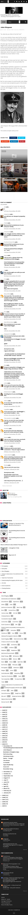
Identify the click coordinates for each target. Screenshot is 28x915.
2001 (3, 806)
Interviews (3, 644)
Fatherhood (4, 633)
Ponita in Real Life (9, 242)
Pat (5, 279)
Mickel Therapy (4, 656)
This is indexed (5, 903)
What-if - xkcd (5, 899)
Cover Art (6, 767)
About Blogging (6, 165)
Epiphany (3, 630)
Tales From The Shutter (7, 578)
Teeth (19, 676)
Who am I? (3, 696)
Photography (5, 566)
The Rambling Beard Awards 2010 (13, 748)
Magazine (3, 650)
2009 (3, 795)
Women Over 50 (5, 702)
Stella (5, 465)
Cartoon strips (4, 613)
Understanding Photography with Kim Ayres (12, 580)
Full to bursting (7, 754)
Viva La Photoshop (5, 693)
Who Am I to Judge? (7, 160)
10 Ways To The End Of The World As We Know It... (16, 524)
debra (6, 401)
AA (5, 207)
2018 (3, 727)
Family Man (16, 29)
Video (12, 690)
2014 (3, 735)
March (6, 788)
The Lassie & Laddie (10, 418)
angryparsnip (8, 334)
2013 (3, 738)
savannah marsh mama (10, 822)
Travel (2, 682)
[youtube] (26, 1)
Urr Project (3, 690)
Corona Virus (4, 621)
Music (2, 662)
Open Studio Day (8, 765)
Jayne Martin (8, 455)
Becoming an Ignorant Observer (12, 881)
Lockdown (11, 647)
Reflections (21, 29)
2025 (3, 712)
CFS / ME (4, 583)
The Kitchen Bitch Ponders (11, 829)
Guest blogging (5, 639)
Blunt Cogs (19, 607)
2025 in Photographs (8, 188)
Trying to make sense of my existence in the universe (12, 574)
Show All (25, 849)
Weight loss (18, 693)
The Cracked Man (5, 679)
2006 (3, 802)
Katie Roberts (8, 392)
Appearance (16, 601)
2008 (3, 797)
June (5, 782)
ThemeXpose (17, 910)
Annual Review (4, 601)
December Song (8, 769)
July (5, 780)
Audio (11, 604)
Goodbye (5, 835)
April (5, 786)
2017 (3, 729)
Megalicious (14, 650)
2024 (3, 714)
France (21, 633)
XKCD (3, 897)
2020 (3, 723)
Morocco (15, 659)
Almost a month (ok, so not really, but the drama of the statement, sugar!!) (13, 824)
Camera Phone (12, 610)
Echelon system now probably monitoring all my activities (12, 628)
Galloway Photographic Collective (9, 636)
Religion (3, 670)
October (6, 773)
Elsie (19, 88)
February (6, 790)
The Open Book (18, 679)
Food (13, 633)
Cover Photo (16, 621)
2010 (3, 744)
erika (5, 383)
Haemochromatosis (18, 639)
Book (2, 610)
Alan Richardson (9, 322)
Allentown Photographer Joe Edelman (11, 864)
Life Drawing (14, 644)
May (5, 784)
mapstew (7, 214)
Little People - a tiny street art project (12, 885)
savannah (7, 232)
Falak (5, 223)
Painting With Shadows (10, 15)
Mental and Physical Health (7, 653)
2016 (3, 731)
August (6, 778)
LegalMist (7, 409)
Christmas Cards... (8, 756)
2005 (3, 804)
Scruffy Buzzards (5, 673)
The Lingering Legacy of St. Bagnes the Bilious (13, 845)
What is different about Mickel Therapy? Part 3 (14, 544)
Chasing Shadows (6, 588)
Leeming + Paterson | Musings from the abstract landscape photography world (13, 879)
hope (5, 255)
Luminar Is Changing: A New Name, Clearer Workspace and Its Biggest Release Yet (13, 859)
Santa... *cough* (8, 758)
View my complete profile (15, 497)
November (7, 771)
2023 (3, 716)
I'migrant (5, 839)
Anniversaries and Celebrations (9, 180)
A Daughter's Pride (14, 548)
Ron (5, 312)
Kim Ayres (7, 446)
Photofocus (6, 856)
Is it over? (4, 174)
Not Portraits (4, 664)
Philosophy (15, 664)
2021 (3, 721)
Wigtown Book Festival (6, 699)
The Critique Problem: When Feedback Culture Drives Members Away (12, 868)
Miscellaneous (4, 659)
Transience (6, 874)
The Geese (6, 760)
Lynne (6, 437)
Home (3, 22)
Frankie (6, 428)
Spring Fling (17, 673)
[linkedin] (19, 1)
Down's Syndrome (6, 585)
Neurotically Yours (6, 905)
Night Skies (20, 662)
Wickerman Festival (16, 696)
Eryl (5, 365)
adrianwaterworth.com (10, 844)
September (7, 776)
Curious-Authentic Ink (9, 834)
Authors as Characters (6, 607)
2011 (3, 742)
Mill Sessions (16, 656)
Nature (11, 662)
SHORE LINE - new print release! (11, 887)
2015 (3, 733)
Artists (4, 151)
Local (2, 647)
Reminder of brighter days (11, 752)
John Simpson (7, 750)
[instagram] (17, 1)
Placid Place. (6, 840)
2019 (3, 725)
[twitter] (24, 1)
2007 (3, 799)
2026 (3, 710)
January (6, 793)
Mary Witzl (7, 294)
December (7, 746)
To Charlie (6, 762)
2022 (3, 718)
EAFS (16, 624)
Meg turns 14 (12, 555)
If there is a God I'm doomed (8, 641)
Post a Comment (7, 486)
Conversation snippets (7, 619)
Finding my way (7, 830)
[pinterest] (22, 1)
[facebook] (14, 1)
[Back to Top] (14, 913)
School (11, 670)
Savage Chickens (6, 901)
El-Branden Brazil (8, 873)
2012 (3, 740)
